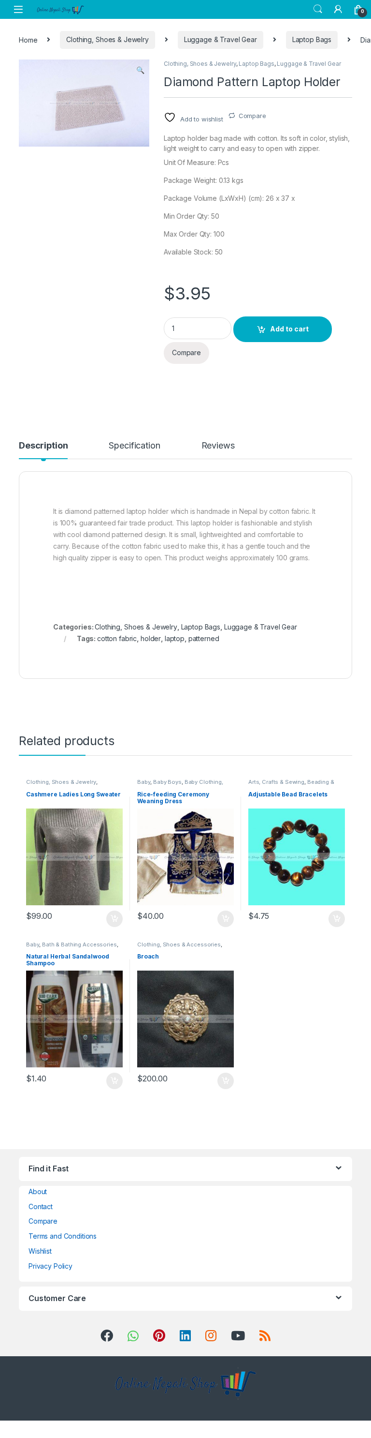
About (38, 1191)
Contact (41, 1206)
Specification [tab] (134, 445)
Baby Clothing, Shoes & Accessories (180, 785)
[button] (140, 70)
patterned (203, 638)
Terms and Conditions (63, 1236)
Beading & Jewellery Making (291, 785)
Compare (252, 116)
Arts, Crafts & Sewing (276, 782)
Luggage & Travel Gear (220, 39)
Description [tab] (43, 445)
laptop (175, 638)
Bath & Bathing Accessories (79, 944)
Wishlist (40, 1251)
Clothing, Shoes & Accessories (179, 944)
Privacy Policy (50, 1266)
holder (151, 638)
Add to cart (289, 329)
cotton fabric (117, 638)
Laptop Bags (311, 39)
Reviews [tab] (218, 445)
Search (318, 9)
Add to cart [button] (114, 919)
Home (28, 39)
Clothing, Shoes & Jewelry (107, 39)
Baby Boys (167, 782)
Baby (143, 782)
